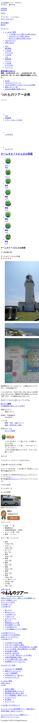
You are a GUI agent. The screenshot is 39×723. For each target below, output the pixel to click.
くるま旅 (4, 2)
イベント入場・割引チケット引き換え (18, 655)
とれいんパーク (10, 618)
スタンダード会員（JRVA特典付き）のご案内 (21, 647)
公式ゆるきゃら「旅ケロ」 (14, 675)
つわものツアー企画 (8, 665)
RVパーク (8, 610)
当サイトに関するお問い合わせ (20, 38)
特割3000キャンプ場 (12, 623)
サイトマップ (9, 701)
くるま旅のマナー (11, 627)
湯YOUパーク (10, 612)
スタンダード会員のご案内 (14, 645)
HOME (7, 81)
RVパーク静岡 (10, 431)
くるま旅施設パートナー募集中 (16, 629)
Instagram (4, 8)
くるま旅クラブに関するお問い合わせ (22, 34)
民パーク (8, 621)
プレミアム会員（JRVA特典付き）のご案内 (20, 649)
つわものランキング (12, 677)
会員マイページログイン (9, 637)
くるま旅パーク (10, 614)
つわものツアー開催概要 (13, 669)
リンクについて (10, 697)
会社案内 (8, 699)
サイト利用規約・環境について (16, 695)
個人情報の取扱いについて (14, 691)
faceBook (4, 10)
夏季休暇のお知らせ (8, 71)
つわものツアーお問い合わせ (19, 36)
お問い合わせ (9, 43)
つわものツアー (10, 40)
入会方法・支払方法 (12, 653)
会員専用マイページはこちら (15, 661)
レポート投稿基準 (11, 673)
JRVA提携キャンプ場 (12, 625)
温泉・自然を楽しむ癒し (13, 425)
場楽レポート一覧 (11, 87)
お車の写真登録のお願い (13, 657)
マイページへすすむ (8, 602)
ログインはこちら (7, 19)
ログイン (23, 475)
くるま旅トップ (6, 604)
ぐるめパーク (9, 616)
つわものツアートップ (13, 83)
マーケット (5, 28)
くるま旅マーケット (8, 633)
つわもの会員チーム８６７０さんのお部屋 (20, 85)
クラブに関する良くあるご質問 (16, 659)
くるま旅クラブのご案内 (13, 643)
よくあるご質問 (10, 32)
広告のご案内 (9, 689)
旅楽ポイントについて (13, 671)
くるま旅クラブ (6, 639)
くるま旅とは (5, 606)
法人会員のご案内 (11, 651)
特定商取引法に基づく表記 (14, 693)
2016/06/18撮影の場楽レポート (15, 89)
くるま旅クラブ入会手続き (10, 635)
